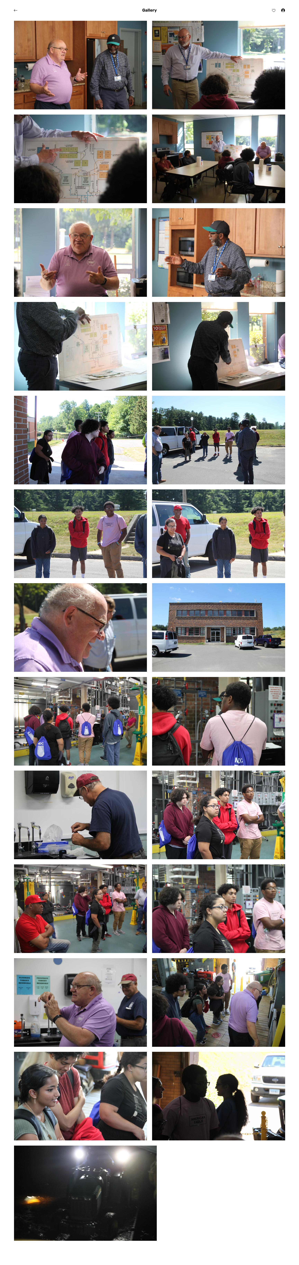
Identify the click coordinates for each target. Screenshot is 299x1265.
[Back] (18, 10)
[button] (149, 10)
